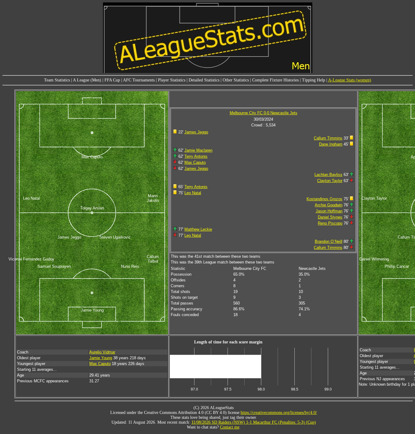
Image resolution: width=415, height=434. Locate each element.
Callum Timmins (328, 138)
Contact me (229, 427)
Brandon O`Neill (328, 241)
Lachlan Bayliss (328, 174)
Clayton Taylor (329, 180)
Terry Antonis (196, 156)
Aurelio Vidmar (102, 352)
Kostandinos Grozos (324, 199)
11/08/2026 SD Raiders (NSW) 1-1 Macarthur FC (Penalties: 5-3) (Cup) (253, 422)
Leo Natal (192, 193)
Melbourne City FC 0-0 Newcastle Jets (263, 113)
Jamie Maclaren (198, 150)
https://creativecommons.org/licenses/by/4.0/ (279, 412)
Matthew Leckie (198, 229)
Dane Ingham (330, 144)
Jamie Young (100, 358)
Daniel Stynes (330, 217)
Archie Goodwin (328, 205)
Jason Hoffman (329, 211)
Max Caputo (195, 162)
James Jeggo (196, 132)
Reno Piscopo (330, 223)
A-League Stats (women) (349, 80)
